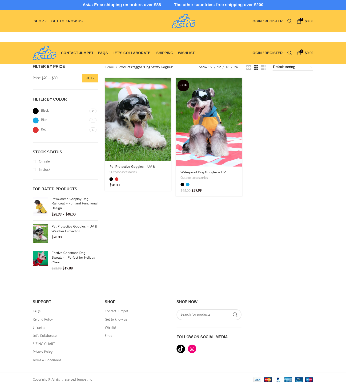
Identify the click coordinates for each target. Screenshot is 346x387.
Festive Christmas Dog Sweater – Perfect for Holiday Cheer (73, 257)
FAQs (36, 311)
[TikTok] (181, 349)
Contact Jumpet (116, 311)
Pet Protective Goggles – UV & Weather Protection (74, 228)
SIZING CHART (44, 344)
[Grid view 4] (263, 67)
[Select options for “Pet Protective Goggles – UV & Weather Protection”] (167, 85)
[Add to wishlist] (167, 117)
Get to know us (116, 319)
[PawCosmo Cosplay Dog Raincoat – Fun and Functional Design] (40, 207)
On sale (44, 161)
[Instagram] (192, 349)
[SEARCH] (235, 314)
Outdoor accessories (123, 172)
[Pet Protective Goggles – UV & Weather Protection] (40, 233)
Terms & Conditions (47, 360)
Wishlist (110, 327)
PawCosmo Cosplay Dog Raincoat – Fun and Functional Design (74, 203)
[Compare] (167, 107)
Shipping (39, 327)
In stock (44, 169)
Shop (108, 336)
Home (110, 67)
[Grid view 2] (248, 67)
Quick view (167, 96)
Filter (90, 78)
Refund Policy (43, 319)
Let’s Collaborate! (45, 336)
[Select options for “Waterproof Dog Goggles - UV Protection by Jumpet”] (239, 85)
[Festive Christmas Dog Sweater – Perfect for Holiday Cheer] (40, 261)
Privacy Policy (42, 352)
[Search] (289, 21)
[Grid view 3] (256, 67)
